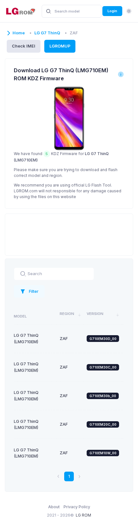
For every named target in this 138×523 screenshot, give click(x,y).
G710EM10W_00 (103, 453)
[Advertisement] (69, 234)
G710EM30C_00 (103, 367)
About (54, 506)
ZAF (64, 338)
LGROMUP (59, 46)
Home (19, 33)
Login (112, 11)
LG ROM (83, 515)
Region (67, 313)
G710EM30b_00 (103, 396)
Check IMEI (23, 46)
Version (95, 313)
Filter (34, 291)
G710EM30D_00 (103, 339)
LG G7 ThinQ (47, 33)
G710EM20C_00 (103, 424)
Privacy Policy (77, 506)
